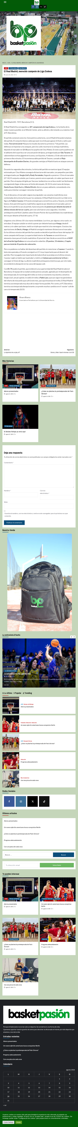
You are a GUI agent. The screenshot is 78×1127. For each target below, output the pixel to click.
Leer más (6, 685)
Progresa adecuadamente (29, 762)
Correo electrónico (44, 492)
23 (70, 1092)
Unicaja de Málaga (15, 386)
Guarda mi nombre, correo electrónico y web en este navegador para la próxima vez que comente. (36, 514)
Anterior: (12, 351)
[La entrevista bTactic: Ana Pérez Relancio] (39, 663)
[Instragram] (37, 6)
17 (8, 1092)
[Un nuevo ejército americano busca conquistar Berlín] (10, 724)
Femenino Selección (26, 723)
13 (39, 1087)
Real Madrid (22, 68)
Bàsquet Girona (51, 386)
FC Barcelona (13, 68)
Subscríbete (57, 865)
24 (8, 1096)
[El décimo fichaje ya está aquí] (20, 417)
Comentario (9, 462)
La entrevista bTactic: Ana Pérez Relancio (20, 673)
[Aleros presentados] (20, 376)
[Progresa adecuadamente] (10, 760)
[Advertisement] (39, 329)
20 (39, 1092)
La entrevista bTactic (10, 671)
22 (59, 1092)
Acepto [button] (19, 1122)
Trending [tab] (28, 693)
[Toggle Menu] (5, 2)
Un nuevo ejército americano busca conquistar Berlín (38, 725)
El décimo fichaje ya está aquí (14, 431)
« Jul (4, 1105)
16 (70, 1087)
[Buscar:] (28, 854)
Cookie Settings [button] (8, 1122)
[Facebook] (33, 6)
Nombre (7, 491)
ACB (6, 68)
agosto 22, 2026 (9, 434)
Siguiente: (62, 351)
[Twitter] (41, 6)
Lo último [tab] (8, 693)
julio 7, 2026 (8, 676)
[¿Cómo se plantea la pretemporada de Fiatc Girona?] (58, 376)
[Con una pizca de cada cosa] (10, 779)
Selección (34, 723)
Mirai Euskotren (25, 778)
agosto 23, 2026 (9, 987)
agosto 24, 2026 (9, 394)
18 (19, 1092)
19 (29, 1092)
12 (29, 1087)
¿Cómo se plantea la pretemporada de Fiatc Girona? (38, 743)
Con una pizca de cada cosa (30, 780)
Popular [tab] (17, 693)
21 (49, 1092)
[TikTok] (45, 6)
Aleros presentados (11, 391)
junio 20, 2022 (9, 75)
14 (49, 1087)
